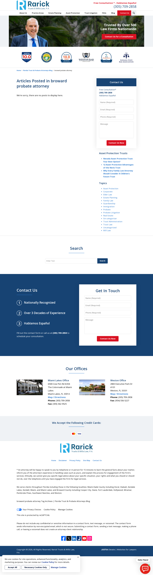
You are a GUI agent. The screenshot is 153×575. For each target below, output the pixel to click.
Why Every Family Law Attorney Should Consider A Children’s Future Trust (118, 173)
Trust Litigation (91, 13)
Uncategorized (109, 227)
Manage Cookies (65, 509)
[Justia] (79, 538)
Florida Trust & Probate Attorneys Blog (37, 70)
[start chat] (145, 569)
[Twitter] (68, 538)
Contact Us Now (116, 143)
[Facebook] (63, 538)
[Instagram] (89, 538)
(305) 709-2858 (125, 6)
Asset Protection (73, 13)
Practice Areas (38, 13)
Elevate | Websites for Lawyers (118, 549)
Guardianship (109, 203)
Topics (103, 183)
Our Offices (76, 368)
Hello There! (143, 560)
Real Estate (108, 215)
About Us (23, 13)
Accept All (12, 567)
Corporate (108, 191)
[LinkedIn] (74, 538)
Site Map (86, 460)
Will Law (107, 230)
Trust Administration (112, 221)
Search (102, 261)
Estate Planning (55, 13)
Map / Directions (57, 397)
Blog (113, 13)
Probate (107, 209)
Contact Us (124, 13)
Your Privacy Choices (32, 509)
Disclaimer (63, 460)
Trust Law (107, 224)
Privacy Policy (75, 460)
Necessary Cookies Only (35, 567)
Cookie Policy (49, 509)
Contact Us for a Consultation (119, 36)
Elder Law (107, 194)
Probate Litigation (111, 212)
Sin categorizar (110, 218)
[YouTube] (84, 538)
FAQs (104, 13)
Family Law (108, 200)
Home (19, 70)
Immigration (108, 206)
